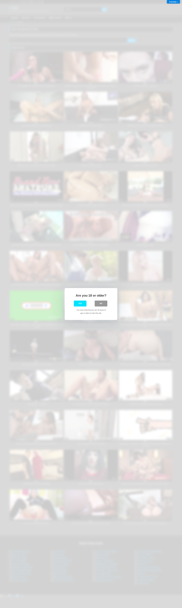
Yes (80, 303)
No (101, 303)
